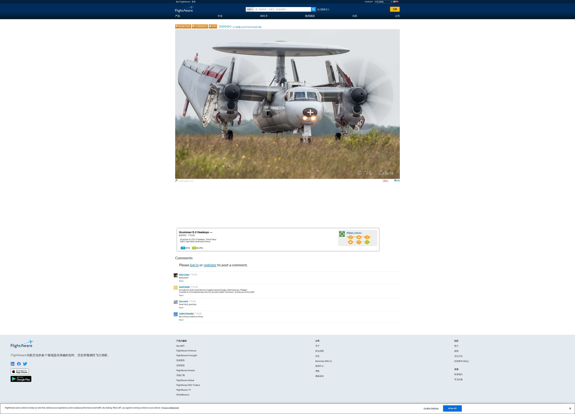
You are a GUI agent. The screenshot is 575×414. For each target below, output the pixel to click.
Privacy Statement (170, 408)
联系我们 (458, 374)
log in (194, 265)
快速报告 (180, 360)
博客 (317, 371)
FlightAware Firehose (186, 350)
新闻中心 (319, 366)
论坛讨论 (458, 356)
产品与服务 (181, 341)
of (186, 248)
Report (181, 281)
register (210, 265)
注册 (395, 9)
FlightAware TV (183, 390)
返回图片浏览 (184, 26)
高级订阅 (180, 375)
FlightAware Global (185, 380)
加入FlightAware (183, 2)
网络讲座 (319, 376)
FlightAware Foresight (186, 355)
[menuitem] (177, 16)
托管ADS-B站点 (461, 361)
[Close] (570, 408)
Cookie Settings (431, 408)
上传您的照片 (201, 26)
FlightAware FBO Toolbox (188, 385)
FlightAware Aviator (185, 370)
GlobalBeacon (182, 394)
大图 (185, 181)
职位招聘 (319, 351)
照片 (456, 346)
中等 (179, 181)
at (198, 248)
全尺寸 (191, 181)
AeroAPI (180, 346)
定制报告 (180, 365)
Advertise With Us (323, 361)
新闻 (456, 351)
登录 (194, 2)
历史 (317, 356)
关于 (317, 346)
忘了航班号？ (323, 9)
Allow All (452, 408)
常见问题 (458, 379)
